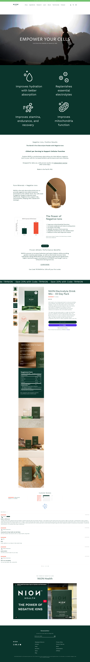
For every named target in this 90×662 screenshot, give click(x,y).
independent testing (60, 163)
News (57, 646)
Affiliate (58, 650)
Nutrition (37, 648)
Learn (44, 4)
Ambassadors (59, 648)
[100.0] (45, 506)
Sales (36, 650)
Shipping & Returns (39, 642)
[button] (51, 296)
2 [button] (43, 566)
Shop (26, 4)
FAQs (36, 646)
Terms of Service (60, 644)
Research (39, 4)
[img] (3, 514)
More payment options (63, 327)
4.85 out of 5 (17, 497)
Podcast (63, 4)
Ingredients (32, 4)
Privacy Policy (59, 642)
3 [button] (45, 566)
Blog (36, 652)
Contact (37, 644)
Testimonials (55, 4)
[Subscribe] (54, 636)
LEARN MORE (45, 265)
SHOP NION (45, 245)
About (49, 4)
